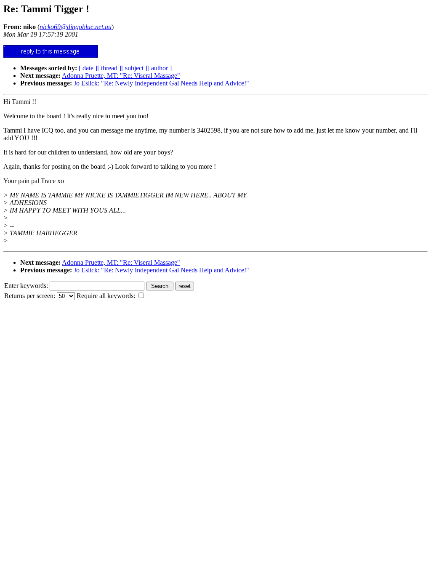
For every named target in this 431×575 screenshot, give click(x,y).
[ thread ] (109, 68)
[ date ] (88, 68)
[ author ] (159, 68)
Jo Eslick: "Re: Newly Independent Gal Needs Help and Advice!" (161, 83)
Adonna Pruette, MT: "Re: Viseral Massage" (121, 75)
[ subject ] (134, 68)
